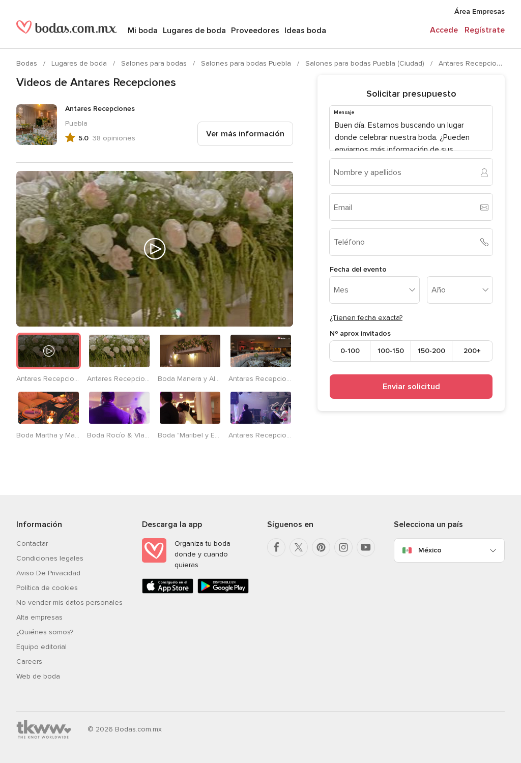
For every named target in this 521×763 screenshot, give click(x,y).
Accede (444, 30)
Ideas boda (305, 30)
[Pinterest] (321, 547)
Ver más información (245, 134)
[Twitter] (299, 547)
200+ (472, 350)
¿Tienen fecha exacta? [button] (366, 317)
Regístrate (485, 30)
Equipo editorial (41, 646)
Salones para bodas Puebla (247, 63)
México (430, 550)
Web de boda (38, 676)
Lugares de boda (194, 30)
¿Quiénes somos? (44, 632)
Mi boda (143, 30)
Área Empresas (479, 11)
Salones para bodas (155, 63)
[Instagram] (343, 547)
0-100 (350, 350)
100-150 (391, 350)
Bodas (27, 63)
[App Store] (167, 591)
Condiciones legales (49, 558)
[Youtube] (366, 547)
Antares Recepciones (474, 63)
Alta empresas (39, 617)
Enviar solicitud (411, 387)
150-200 (431, 350)
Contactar (32, 543)
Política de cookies (47, 587)
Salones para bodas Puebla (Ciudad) (365, 63)
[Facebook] (276, 547)
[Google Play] (223, 591)
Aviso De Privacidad (48, 573)
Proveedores (255, 30)
